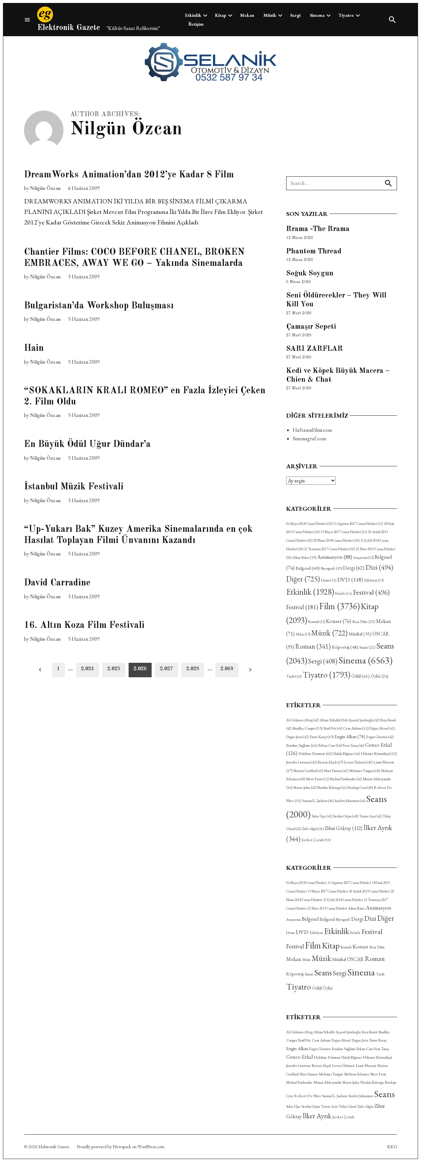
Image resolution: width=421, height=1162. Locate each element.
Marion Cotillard (308, 770)
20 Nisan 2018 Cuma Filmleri (336, 540)
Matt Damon (336, 770)
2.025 (113, 669)
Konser (338, 621)
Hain (34, 348)
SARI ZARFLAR (314, 348)
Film (339, 606)
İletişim (196, 24)
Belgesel (308, 568)
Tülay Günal (348, 1106)
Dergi (353, 567)
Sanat (367, 647)
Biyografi (331, 568)
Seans (323, 972)
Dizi (379, 567)
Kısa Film (363, 621)
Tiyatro (346, 15)
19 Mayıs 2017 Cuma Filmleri (344, 531)
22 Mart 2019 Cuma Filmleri (327, 908)
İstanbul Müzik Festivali (73, 487)
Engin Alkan (349, 736)
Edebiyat (374, 580)
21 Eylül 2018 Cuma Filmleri (343, 899)
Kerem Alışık (330, 762)
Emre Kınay (322, 736)
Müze (303, 634)
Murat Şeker (304, 787)
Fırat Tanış (353, 745)
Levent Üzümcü (358, 762)
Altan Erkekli (333, 720)
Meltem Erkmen (356, 1074)
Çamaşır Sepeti (311, 326)
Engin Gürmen (380, 737)
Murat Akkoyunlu (327, 1082)
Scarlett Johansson (349, 800)
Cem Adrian (355, 728)
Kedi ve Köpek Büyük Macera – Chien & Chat (338, 375)
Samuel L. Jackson (318, 800)
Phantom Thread (313, 251)
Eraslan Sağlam (301, 745)
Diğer (303, 579)
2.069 (227, 669)
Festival (371, 592)
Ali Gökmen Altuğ (302, 720)
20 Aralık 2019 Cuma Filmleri (369, 891)
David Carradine (57, 583)
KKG (392, 1146)
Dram (328, 580)
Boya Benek (369, 1032)
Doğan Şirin (297, 737)
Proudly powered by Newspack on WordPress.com (120, 1146)
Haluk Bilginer (347, 753)
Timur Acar (370, 816)
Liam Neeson (366, 1065)
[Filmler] (27, 19)
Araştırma (363, 557)
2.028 (192, 669)
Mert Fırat (317, 779)
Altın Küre (304, 557)
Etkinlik (193, 15)
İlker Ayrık (317, 1115)
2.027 (166, 669)
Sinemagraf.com (309, 438)
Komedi (316, 621)
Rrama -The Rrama (318, 229)
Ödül (360, 676)
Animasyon (334, 556)
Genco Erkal (299, 1056)
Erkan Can (330, 745)
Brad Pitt (333, 728)
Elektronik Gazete (68, 28)
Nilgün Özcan (45, 188)
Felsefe (343, 593)
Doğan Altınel (382, 728)
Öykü (379, 676)
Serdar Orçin (345, 815)
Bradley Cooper (307, 728)
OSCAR (355, 959)
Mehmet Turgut (364, 770)
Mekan (247, 15)
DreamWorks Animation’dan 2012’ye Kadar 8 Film (129, 175)
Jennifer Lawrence (301, 762)
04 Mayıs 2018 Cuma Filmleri (309, 523)
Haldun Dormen (315, 753)
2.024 (87, 669)
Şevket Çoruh (316, 839)
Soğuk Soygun (310, 273)
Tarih (294, 676)
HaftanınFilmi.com (312, 429)
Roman (313, 646)
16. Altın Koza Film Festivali (84, 625)
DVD (350, 579)
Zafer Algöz (313, 828)
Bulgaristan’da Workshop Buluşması (99, 306)
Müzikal (360, 634)
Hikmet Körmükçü (379, 753)
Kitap (220, 15)
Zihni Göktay (343, 828)
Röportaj (345, 647)
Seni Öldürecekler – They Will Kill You (336, 300)
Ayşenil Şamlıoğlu (364, 720)
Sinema (317, 15)
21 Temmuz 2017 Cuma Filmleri (329, 549)
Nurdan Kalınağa (332, 787)
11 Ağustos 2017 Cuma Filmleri (358, 523)
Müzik (269, 15)
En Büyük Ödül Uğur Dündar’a (87, 444)
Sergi (295, 15)
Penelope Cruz (360, 787)
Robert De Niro (307, 1095)
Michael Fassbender (346, 779)
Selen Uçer (322, 816)
